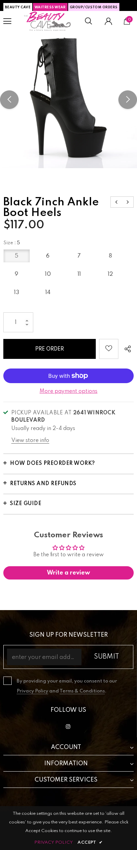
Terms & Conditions (82, 691)
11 (79, 274)
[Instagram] (68, 726)
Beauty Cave (18, 7)
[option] (68, 99)
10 (48, 274)
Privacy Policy (32, 691)
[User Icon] (108, 21)
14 (48, 292)
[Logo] (47, 21)
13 (16, 292)
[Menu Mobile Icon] (7, 21)
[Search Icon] (88, 21)
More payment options (68, 391)
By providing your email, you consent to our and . (67, 686)
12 (110, 274)
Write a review (68, 573)
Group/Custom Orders (94, 7)
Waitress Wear (50, 7)
